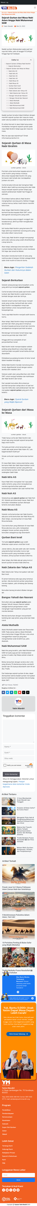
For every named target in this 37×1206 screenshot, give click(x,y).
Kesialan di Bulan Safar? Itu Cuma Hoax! (26, 809)
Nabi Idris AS (13, 71)
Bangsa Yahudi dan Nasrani (18, 95)
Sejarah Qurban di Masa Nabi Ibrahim (18, 63)
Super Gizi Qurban (9, 1127)
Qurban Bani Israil (15, 86)
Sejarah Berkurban (14, 66)
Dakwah (5, 1124)
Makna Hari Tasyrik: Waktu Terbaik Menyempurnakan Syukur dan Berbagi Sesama (24, 830)
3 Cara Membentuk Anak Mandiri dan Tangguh (24, 800)
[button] (3, 692)
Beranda (4, 12)
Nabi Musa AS (13, 81)
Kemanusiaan (7, 1117)
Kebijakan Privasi (8, 1153)
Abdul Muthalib (14, 100)
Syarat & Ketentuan (9, 1156)
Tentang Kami (7, 1146)
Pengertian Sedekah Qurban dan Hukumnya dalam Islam (18, 270)
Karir (4, 1160)
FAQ (3, 1163)
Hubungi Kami (7, 1149)
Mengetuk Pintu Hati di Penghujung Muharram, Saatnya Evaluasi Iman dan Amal (26, 820)
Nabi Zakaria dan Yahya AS (18, 90)
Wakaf (4, 1134)
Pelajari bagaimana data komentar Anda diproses (16, 784)
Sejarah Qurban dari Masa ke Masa (17, 68)
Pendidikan (6, 1110)
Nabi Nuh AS (13, 76)
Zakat (4, 1131)
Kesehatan (6, 1120)
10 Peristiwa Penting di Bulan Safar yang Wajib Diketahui (16, 944)
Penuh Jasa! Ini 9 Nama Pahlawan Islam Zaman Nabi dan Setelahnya (16, 888)
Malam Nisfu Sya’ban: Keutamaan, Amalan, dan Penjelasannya (25, 849)
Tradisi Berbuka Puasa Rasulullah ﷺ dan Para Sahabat (25, 839)
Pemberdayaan (8, 1113)
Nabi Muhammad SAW (17, 105)
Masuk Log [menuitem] (4, 2)
